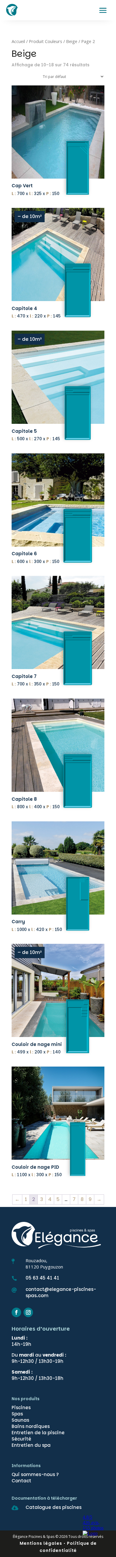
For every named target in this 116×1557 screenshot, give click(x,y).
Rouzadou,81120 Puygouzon (44, 1263)
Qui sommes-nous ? (35, 1474)
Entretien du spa (31, 1445)
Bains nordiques (31, 1426)
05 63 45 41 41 (42, 1278)
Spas (17, 1414)
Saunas (20, 1420)
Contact (21, 1481)
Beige (71, 41)
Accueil (18, 41)
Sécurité (21, 1439)
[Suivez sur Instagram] (28, 1312)
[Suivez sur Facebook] (16, 1312)
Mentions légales (41, 1543)
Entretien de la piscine (38, 1432)
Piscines (21, 1407)
